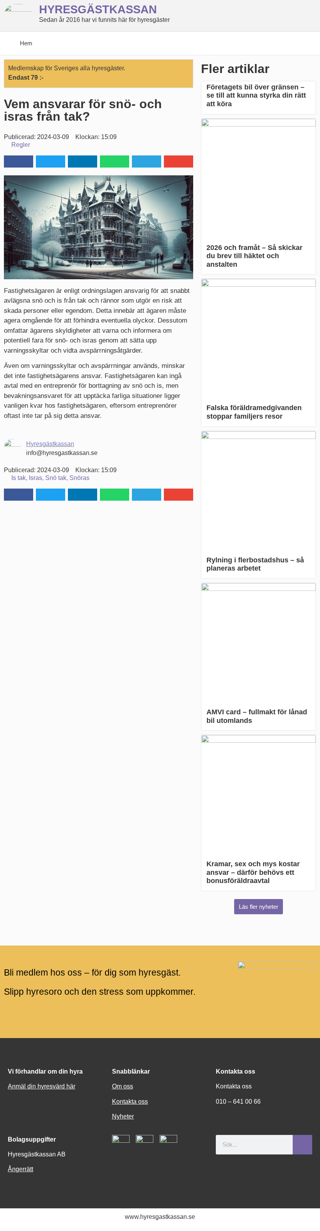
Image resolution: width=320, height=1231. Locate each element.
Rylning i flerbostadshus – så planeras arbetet (255, 564)
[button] (18, 161)
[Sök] (302, 1144)
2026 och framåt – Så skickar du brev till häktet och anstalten (254, 256)
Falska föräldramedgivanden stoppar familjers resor (254, 412)
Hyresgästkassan (50, 444)
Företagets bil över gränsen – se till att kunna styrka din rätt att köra (256, 95)
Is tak (18, 478)
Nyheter (123, 1116)
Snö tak (55, 478)
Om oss (122, 1086)
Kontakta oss (130, 1101)
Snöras (79, 478)
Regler (20, 144)
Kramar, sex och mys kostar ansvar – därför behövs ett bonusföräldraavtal (253, 872)
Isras (35, 478)
